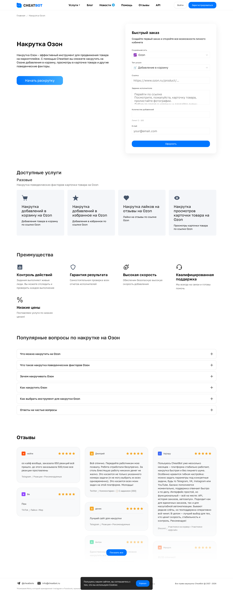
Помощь (126, 5)
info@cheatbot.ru (51, 583)
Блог (90, 5)
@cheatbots (28, 583)
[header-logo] (33, 5)
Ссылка (135, 75)
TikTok (25, 510)
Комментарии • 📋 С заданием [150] (117, 491)
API (158, 5)
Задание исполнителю (142, 88)
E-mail (134, 126)
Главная (21, 15)
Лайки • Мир (37, 510)
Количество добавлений (143, 109)
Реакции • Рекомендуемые (47, 476)
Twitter (93, 491)
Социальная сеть (139, 50)
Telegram (26, 476)
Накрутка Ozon (37, 15)
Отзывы (144, 5)
